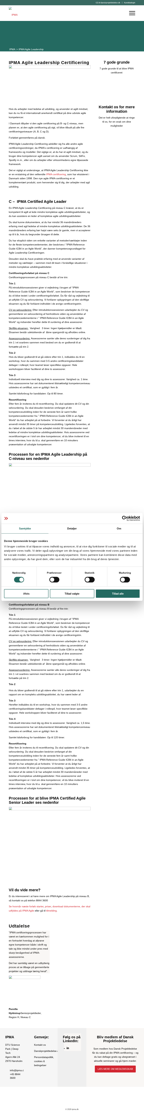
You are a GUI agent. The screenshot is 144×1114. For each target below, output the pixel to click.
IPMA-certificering (56, 174)
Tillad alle (118, 593)
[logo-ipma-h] (13, 13)
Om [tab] (119, 528)
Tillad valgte (72, 593)
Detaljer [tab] (72, 528)
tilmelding (51, 910)
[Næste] (82, 971)
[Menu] (130, 13)
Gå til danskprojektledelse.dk (108, 3)
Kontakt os (40, 1044)
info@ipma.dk (17, 1070)
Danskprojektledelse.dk (47, 1051)
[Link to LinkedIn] (68, 1048)
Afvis (26, 593)
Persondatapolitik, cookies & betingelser (44, 1061)
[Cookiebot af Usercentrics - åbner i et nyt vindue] (124, 518)
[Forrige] (16, 971)
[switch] (54, 579)
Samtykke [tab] (25, 528)
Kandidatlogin (129, 3)
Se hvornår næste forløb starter (26, 906)
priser (48, 906)
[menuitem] (108, 3)
